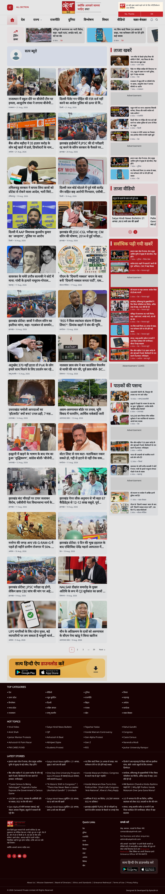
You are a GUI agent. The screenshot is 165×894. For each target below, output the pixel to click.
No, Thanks (129, 14)
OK (152, 14)
